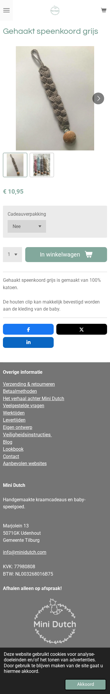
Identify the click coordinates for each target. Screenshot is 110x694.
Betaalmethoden (20, 391)
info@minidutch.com (24, 552)
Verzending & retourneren (29, 384)
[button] (15, 165)
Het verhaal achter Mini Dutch (33, 398)
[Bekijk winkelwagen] (103, 10)
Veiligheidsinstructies (27, 434)
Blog (7, 442)
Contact (11, 456)
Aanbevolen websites (25, 463)
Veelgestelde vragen (23, 405)
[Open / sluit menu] (6, 10)
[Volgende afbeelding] (98, 98)
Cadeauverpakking (27, 214)
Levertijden (14, 420)
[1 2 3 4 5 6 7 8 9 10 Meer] (12, 254)
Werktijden (14, 413)
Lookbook (13, 449)
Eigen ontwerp (17, 427)
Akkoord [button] (85, 684)
